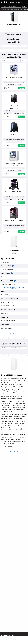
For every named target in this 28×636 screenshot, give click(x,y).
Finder (11, 9)
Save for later (14, 334)
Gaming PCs (13, 2)
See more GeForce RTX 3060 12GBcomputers (14, 287)
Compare (21, 88)
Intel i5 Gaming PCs (18, 9)
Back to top (14, 451)
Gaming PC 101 (5, 9)
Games (20, 2)
